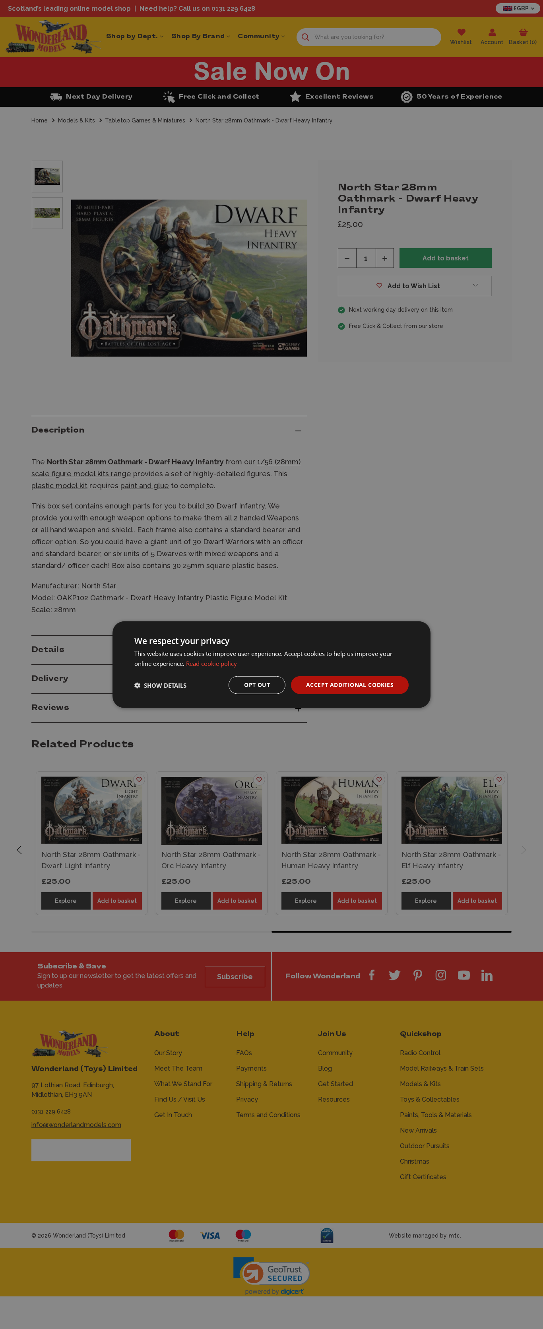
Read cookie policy (211, 663)
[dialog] (271, 664)
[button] (160, 685)
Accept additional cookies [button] (350, 685)
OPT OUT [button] (257, 685)
